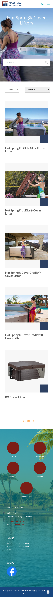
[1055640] (44, 202)
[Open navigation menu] (48, 3)
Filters (11, 89)
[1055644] (44, 264)
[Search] (42, 4)
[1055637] (44, 139)
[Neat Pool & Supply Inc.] (12, 4)
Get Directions (17, 524)
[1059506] (44, 388)
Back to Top (28, 420)
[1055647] (44, 326)
